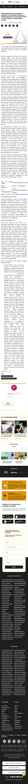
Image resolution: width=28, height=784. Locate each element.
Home (3, 6)
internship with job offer (19, 579)
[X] (12, 776)
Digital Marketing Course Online (8, 685)
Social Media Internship (19, 631)
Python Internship (5, 598)
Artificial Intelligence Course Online (8, 655)
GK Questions (4, 715)
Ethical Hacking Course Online (8, 692)
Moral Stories (4, 718)
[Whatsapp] (14, 776)
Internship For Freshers (6, 616)
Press (16, 715)
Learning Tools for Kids (6, 726)
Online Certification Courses (19, 666)
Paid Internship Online (18, 596)
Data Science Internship (19, 590)
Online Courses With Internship (20, 678)
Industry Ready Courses (19, 653)
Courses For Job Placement (7, 674)
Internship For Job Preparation (20, 655)
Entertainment (22, 6)
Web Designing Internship (7, 589)
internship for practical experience (8, 637)
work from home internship (7, 622)
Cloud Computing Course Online (8, 668)
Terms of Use (7, 754)
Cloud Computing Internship (20, 613)
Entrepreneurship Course (7, 690)
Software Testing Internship (19, 633)
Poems (3, 713)
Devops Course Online (6, 683)
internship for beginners (6, 631)
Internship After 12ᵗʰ (6, 613)
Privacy (13, 754)
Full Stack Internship (18, 603)
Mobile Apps (17, 722)
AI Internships (4, 609)
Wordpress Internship (6, 596)
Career (16, 709)
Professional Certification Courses (20, 681)
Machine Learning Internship (7, 581)
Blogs (16, 707)
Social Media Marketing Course (20, 690)
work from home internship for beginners (20, 585)
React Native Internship (6, 592)
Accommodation (18, 716)
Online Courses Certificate (19, 670)
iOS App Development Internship (8, 594)
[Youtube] (20, 776)
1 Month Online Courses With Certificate (8, 650)
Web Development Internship (7, 587)
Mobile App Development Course (20, 665)
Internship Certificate (18, 637)
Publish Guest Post (18, 726)
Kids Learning (4, 705)
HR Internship (17, 626)
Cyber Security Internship (19, 589)
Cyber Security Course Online (7, 679)
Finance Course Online (6, 694)
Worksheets (4, 709)
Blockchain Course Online (7, 661)
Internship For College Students (8, 614)
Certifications (17, 757)
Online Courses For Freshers (19, 674)
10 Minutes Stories (5, 720)
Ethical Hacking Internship (19, 622)
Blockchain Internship (18, 609)
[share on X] (6, 25)
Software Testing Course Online (20, 692)
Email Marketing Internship (19, 620)
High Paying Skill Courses (19, 652)
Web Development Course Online (20, 694)
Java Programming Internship (8, 579)
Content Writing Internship (19, 614)
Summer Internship (5, 605)
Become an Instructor (14, 767)
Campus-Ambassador (19, 713)
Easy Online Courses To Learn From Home (8, 687)
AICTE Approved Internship (7, 603)
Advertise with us (18, 728)
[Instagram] (17, 776)
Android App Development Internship (20, 602)
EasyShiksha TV (18, 720)
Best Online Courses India (7, 659)
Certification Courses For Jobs (8, 666)
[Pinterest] (15, 776)
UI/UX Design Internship (19, 635)
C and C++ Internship (6, 583)
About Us (16, 705)
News (16, 718)
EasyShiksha (11, 779)
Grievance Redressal (17, 756)
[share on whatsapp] (17, 25)
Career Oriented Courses (6, 665)
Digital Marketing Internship (7, 585)
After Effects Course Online (7, 653)
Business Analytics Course (7, 663)
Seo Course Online (18, 685)
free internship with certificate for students (8, 626)
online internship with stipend (20, 581)
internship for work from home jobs (8, 639)
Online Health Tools (6, 724)
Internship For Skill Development (20, 657)
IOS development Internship (19, 605)
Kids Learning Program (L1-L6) (7, 728)
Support (16, 711)
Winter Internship (5, 607)
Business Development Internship (20, 611)
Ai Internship (16, 587)
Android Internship (5, 590)
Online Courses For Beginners (20, 672)
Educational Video (5, 716)
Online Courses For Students (20, 676)
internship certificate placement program (8, 629)
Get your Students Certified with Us (14, 763)
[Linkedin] (19, 776)
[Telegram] (22, 776)
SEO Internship (17, 629)
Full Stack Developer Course (19, 650)
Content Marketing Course (7, 670)
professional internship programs (20, 583)
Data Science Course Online (7, 681)
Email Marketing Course (6, 689)
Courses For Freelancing (6, 672)
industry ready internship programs (8, 627)
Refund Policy (19, 754)
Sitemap (11, 757)
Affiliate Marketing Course (7, 652)
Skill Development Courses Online (20, 689)
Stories (3, 711)
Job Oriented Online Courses (20, 661)
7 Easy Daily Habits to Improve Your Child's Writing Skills (7, 435)
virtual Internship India (6, 620)
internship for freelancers (7, 635)
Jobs (16, 6)
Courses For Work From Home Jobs (8, 676)
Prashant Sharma (10, 394)
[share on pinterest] (13, 25)
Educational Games (5, 707)
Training (3, 611)
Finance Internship (18, 624)
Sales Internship (17, 627)
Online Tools (17, 724)
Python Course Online (18, 683)
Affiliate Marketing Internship (20, 607)
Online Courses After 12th (19, 668)
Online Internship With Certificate (20, 679)
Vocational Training (6, 600)
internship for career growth (7, 633)
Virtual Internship (5, 602)
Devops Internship (17, 616)
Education (9, 6)
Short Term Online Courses (19, 687)
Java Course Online (18, 659)
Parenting (4, 722)
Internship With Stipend (19, 592)
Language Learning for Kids (7, 729)
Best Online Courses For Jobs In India (8, 657)
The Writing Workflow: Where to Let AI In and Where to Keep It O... (20, 436)
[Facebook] (10, 776)
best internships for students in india (8, 624)
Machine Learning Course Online (20, 663)
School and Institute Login (14, 772)
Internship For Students (6, 618)
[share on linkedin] (9, 25)
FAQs (24, 756)
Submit (14, 567)
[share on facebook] (2, 25)
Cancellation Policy (7, 756)
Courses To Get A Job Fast (7, 678)
